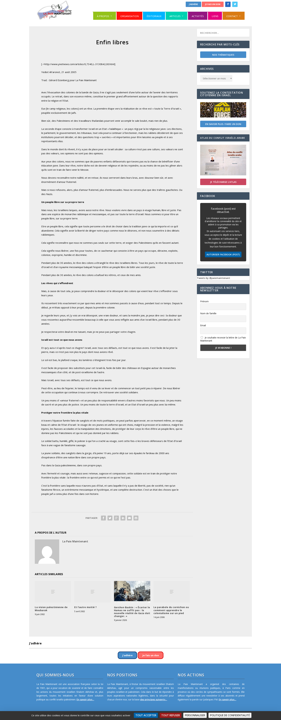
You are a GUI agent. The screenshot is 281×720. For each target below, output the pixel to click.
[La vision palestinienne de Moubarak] (53, 592)
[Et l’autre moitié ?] (92, 592)
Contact (232, 16)
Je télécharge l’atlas (223, 181)
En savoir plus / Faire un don (223, 124)
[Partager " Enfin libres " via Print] (136, 518)
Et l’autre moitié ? (85, 607)
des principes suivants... (153, 699)
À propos (103, 16)
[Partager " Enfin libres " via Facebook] (103, 518)
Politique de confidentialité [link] (230, 715)
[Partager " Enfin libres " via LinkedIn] (123, 518)
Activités (198, 16)
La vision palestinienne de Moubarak (51, 609)
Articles (175, 16)
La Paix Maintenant (75, 541)
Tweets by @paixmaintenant (213, 278)
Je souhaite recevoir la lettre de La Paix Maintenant (223, 339)
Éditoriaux (154, 16)
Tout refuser (170, 715)
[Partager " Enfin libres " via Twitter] (110, 518)
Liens (215, 16)
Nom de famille (208, 313)
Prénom (204, 301)
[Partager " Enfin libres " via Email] (129, 518)
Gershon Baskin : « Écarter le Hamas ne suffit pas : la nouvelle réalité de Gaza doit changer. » (132, 612)
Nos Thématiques (223, 54)
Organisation (129, 16)
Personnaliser (195, 715)
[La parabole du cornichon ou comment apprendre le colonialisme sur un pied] (172, 592)
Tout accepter (145, 715)
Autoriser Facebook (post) (223, 254)
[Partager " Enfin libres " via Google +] (116, 518)
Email (203, 325)
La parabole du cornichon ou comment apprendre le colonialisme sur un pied (171, 610)
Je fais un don (212, 4)
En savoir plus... (85, 699)
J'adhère (193, 4)
